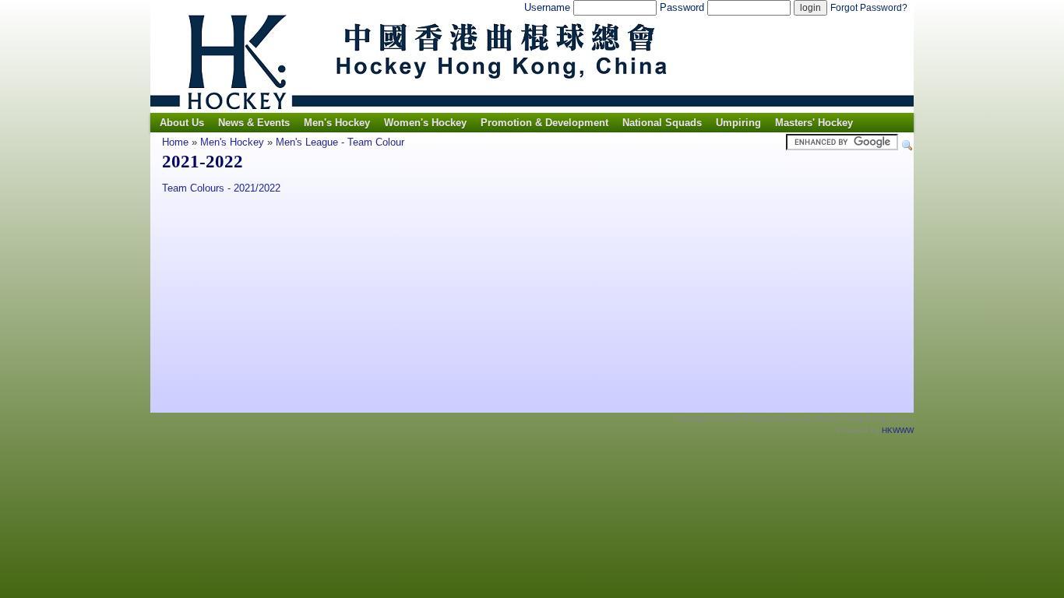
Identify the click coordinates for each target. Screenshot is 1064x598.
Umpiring (738, 122)
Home (175, 142)
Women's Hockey (425, 122)
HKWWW (898, 430)
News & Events (254, 122)
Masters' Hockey (814, 122)
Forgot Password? (868, 7)
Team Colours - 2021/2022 (221, 188)
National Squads (662, 122)
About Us (182, 122)
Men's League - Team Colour (340, 142)
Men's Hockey (337, 122)
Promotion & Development (544, 122)
